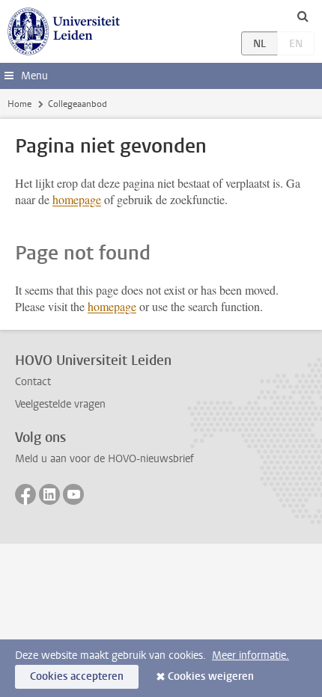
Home (19, 104)
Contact (33, 382)
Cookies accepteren (77, 676)
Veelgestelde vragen (60, 404)
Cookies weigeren (211, 676)
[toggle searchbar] (303, 16)
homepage (76, 199)
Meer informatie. (250, 655)
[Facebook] (25, 494)
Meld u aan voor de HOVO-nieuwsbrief (104, 459)
